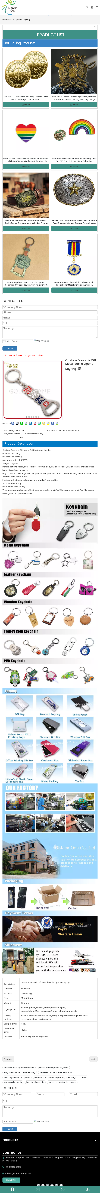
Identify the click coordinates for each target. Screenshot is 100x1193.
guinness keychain (13, 1082)
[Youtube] (52, 1185)
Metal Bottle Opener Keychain (49, 1077)
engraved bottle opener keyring (19, 1072)
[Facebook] (38, 1185)
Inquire (27, 105)
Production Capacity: (57, 430)
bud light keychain (35, 1082)
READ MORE (11, 1180)
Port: (6, 430)
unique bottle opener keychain (19, 1067)
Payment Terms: (12, 433)
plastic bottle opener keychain (53, 1067)
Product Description (19, 443)
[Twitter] (47, 1185)
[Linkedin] (43, 1185)
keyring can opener (77, 1077)
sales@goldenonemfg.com (16, 1173)
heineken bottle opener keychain (56, 1072)
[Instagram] (56, 1185)
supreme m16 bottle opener (62, 1082)
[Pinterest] (61, 1185)
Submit (10, 348)
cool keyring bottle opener (17, 1077)
